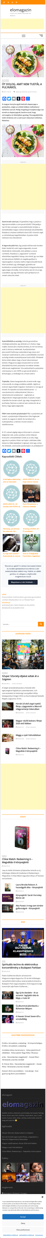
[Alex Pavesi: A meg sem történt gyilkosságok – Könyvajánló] (7, 908)
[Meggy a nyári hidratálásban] (7, 738)
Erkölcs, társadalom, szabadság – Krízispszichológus (22, 1043)
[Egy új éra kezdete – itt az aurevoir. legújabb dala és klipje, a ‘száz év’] (7, 995)
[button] (42, 1197)
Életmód (5, 80)
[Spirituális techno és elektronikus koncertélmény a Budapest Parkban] (23, 943)
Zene (3, 961)
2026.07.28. (20, 739)
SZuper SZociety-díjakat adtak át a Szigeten (17, 1133)
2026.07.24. (20, 754)
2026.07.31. (20, 727)
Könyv (4, 856)
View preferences (23, 1230)
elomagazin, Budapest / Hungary (15, 1193)
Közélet (5, 672)
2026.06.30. (6, 971)
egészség (18, 92)
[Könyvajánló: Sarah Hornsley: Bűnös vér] (7, 898)
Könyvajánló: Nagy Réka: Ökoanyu (24, 1053)
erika (4, 1057)
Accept (23, 1217)
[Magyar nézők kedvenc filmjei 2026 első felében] (7, 723)
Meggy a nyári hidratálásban (28, 735)
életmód (24, 92)
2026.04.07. (20, 1022)
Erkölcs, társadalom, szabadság (14, 1046)
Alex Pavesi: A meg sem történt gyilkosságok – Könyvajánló (29, 907)
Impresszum (39, 1235)
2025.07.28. (20, 912)
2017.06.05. (7, 92)
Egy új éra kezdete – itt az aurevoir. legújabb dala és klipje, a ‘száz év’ (27, 995)
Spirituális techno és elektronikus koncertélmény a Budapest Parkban (21, 966)
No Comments (17, 683)
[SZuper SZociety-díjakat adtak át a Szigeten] (23, 654)
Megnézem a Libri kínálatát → (23, 582)
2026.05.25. (20, 1001)
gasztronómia (32, 92)
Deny (23, 1223)
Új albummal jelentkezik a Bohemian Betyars (27, 1007)
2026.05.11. (20, 1012)
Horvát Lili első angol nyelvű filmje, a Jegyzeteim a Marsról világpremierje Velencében (29, 706)
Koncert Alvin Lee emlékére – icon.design (18, 1071)
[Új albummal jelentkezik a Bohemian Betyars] (7, 1009)
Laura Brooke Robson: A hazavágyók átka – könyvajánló (29, 886)
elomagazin (20, 9)
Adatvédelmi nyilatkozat (10, 1235)
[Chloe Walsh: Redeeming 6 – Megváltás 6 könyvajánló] (7, 751)
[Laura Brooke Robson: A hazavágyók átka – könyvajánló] (7, 887)
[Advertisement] (23, 187)
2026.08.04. (20, 712)
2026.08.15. (6, 683)
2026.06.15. (20, 891)
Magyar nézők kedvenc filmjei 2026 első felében (29, 722)
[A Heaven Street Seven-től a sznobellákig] (7, 1019)
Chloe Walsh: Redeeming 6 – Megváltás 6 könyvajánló (28, 749)
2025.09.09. (20, 901)
